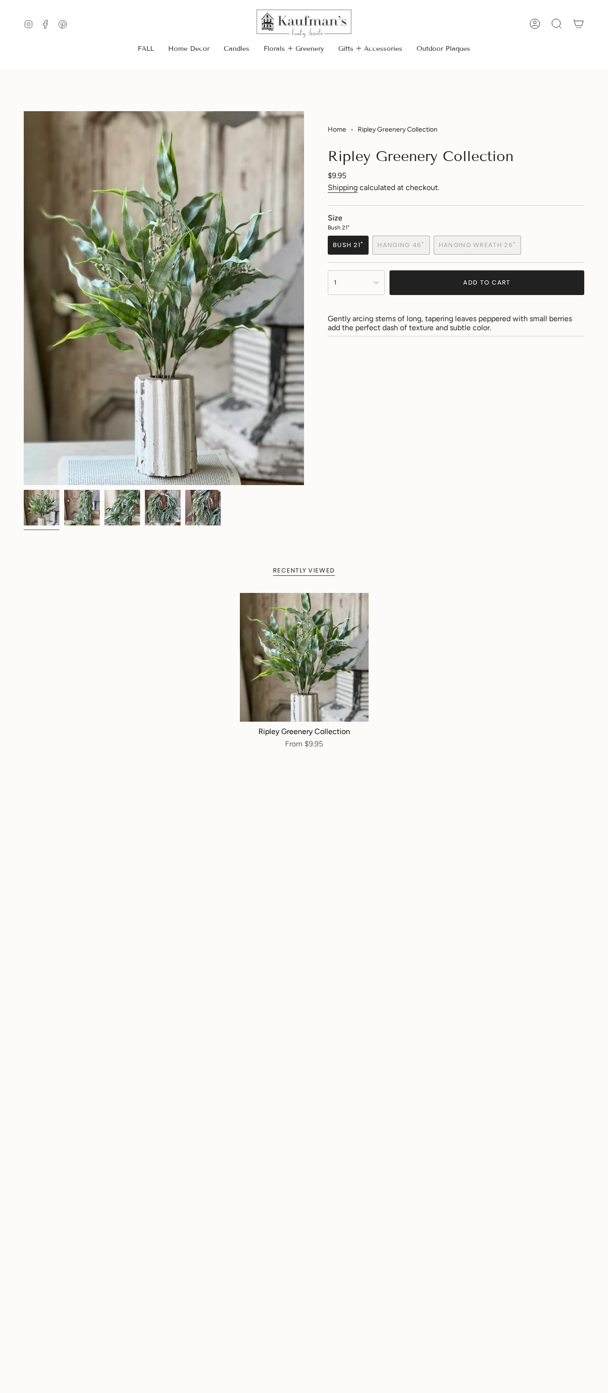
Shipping (343, 187)
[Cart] (578, 24)
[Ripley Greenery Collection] (304, 657)
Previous (23, 298)
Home (337, 129)
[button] (189, 49)
